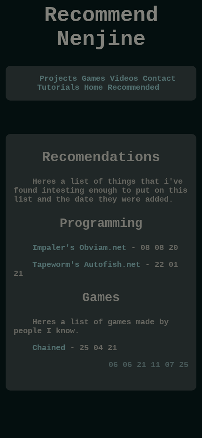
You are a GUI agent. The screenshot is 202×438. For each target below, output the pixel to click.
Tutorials (58, 87)
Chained (48, 348)
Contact (159, 78)
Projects (58, 78)
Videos (124, 78)
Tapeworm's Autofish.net (86, 264)
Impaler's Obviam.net (79, 247)
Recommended (133, 87)
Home (93, 87)
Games (93, 78)
